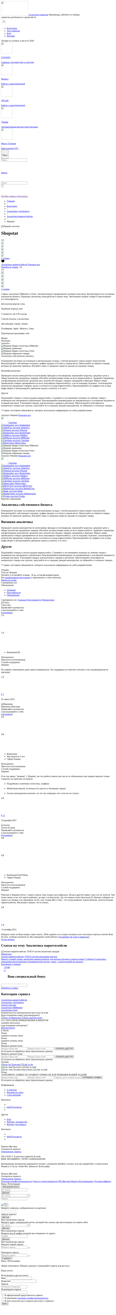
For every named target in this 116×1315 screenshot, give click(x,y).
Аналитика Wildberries (12, 1007)
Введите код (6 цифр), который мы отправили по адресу (28, 1233)
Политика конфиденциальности (16, 1181)
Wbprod (23, 430)
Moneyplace (20, 443)
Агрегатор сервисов (38, 14)
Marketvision (30, 493)
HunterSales (24, 433)
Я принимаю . (27, 1298)
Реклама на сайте (15, 1092)
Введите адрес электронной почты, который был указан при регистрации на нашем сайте (44, 1222)
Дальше (5, 1193)
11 (4, 815)
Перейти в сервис (10, 267)
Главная (10, 201)
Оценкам (11, 590)
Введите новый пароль (12, 1244)
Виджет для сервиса (16, 1124)
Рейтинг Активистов (17, 1122)
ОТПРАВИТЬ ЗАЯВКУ (91, 1077)
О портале (12, 1090)
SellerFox (25, 427)
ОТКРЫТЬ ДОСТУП (64, 1049)
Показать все (34, 264)
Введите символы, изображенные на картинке (23, 1208)
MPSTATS (27, 486)
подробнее (7, 612)
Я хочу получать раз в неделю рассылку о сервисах (29, 1301)
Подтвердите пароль (11, 1289)
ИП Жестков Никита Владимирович (76, 1181)
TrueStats (12, 422)
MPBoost (25, 438)
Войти (4, 1304)
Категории (12, 28)
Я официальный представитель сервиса (24, 1295)
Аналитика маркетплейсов (20, 216)
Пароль (4, 1284)
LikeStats (25, 440)
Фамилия (5, 1281)
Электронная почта (10, 1187)
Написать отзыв (9, 580)
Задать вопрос (8, 939)
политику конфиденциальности (33, 1298)
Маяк (20, 491)
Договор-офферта (102, 1181)
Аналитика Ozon (9, 1010)
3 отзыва (5, 258)
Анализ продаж (8, 1005)
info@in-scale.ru (14, 1107)
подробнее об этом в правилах (74, 937)
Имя (3, 1278)
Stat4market (25, 425)
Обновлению (13, 595)
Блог (9, 33)
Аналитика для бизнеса (18, 211)
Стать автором (14, 1095)
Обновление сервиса (11, 1151)
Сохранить (6, 1258)
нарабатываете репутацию (17, 577)
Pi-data (22, 496)
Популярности (14, 592)
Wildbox (24, 435)
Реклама (11, 36)
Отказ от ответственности (45, 1181)
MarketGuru (29, 488)
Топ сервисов (13, 31)
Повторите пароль (10, 1252)
